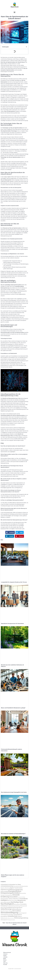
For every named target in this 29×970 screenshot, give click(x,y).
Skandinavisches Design (6, 911)
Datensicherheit (24, 886)
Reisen (5, 960)
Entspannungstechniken (10, 893)
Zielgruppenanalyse (11, 919)
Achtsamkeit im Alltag (14, 884)
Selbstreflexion (16, 909)
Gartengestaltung (8, 895)
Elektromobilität (4, 891)
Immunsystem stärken (7, 898)
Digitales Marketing (5, 887)
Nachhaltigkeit (7, 904)
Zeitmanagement (4, 919)
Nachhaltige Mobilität (6, 902)
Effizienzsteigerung (16, 889)
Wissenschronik (7, 952)
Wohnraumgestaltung (21, 918)
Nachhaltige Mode (17, 902)
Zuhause (5, 954)
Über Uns (5, 963)
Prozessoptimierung (9, 907)
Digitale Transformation (16, 887)
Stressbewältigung (9, 912)
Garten (4, 955)
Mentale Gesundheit (12, 900)
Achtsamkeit (4, 884)
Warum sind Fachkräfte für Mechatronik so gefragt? (13, 707)
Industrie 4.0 (16, 898)
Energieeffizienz (14, 891)
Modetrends (22, 900)
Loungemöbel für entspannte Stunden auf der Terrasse (14, 582)
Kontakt (5, 964)
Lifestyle (5, 957)
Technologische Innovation (7, 914)
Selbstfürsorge (6, 909)
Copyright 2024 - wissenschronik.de (14, 968)
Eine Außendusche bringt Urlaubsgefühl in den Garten (14, 792)
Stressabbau (16, 911)
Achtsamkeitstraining (7, 886)
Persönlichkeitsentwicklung (13, 905)
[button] (14, 12)
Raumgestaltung (18, 907)
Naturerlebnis (17, 904)
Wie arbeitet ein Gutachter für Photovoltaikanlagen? (13, 833)
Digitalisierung (5, 889)
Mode (4, 958)
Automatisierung (17, 886)
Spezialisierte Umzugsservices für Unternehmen (12, 623)
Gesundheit (13, 897)
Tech (4, 922)
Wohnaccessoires (11, 918)
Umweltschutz (13, 916)
